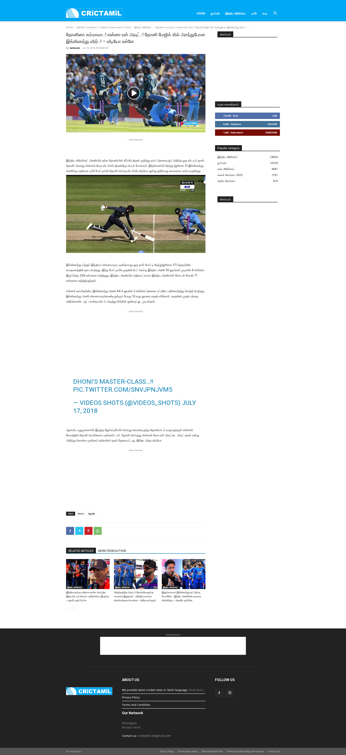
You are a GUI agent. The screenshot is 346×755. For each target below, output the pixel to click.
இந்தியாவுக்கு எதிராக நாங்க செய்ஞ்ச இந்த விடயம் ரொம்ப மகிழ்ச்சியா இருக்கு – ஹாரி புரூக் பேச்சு (87, 596)
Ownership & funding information (245, 751)
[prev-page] (68, 608)
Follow (272, 124)
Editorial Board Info (212, 751)
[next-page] (74, 608)
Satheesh (75, 47)
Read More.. (197, 690)
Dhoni (81, 513)
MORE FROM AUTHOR (112, 550)
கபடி (265, 13)
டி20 (254, 13)
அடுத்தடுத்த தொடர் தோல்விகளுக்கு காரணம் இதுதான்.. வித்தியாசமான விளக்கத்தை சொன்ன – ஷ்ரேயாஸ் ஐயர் (135, 596)
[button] (275, 14)
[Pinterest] (88, 531)
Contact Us (274, 751)
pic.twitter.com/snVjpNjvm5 (122, 389)
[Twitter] (79, 531)
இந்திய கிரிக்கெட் (235, 13)
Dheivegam (129, 723)
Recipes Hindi (131, 727)
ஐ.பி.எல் (215, 13)
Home (201, 13)
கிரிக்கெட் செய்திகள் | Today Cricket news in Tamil (104, 27)
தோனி (92, 513)
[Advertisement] (136, 148)
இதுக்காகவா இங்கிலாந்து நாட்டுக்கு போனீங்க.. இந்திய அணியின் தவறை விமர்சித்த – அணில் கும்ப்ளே (181, 596)
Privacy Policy (131, 697)
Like (275, 115)
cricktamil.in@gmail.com (154, 736)
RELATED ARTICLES (81, 550)
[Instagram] (230, 693)
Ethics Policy (167, 751)
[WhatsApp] (98, 531)
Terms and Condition (136, 705)
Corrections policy (188, 751)
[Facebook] (70, 531)
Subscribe (271, 132)
